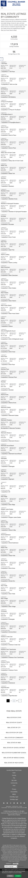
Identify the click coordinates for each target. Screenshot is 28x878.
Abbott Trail (4, 165)
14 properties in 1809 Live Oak (9, 84)
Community (14, 783)
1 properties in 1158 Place (8, 71)
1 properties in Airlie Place (8, 364)
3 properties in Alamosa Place (9, 377)
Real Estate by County (14, 722)
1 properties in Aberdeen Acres (9, 199)
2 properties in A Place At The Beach (10, 110)
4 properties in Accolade (7, 224)
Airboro (3, 318)
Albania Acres (4, 394)
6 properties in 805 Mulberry (8, 97)
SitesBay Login (14, 799)
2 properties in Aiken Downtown (9, 275)
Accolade (3, 216)
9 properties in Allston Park (8, 555)
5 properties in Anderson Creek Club (10, 645)
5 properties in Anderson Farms (9, 670)
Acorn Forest (4, 229)
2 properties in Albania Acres (8, 402)
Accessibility (14, 792)
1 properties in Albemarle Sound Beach (11, 453)
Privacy (14, 789)
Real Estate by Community (14, 737)
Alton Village (4, 598)
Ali (1, 484)
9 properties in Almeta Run (8, 581)
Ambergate (4, 611)
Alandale (3, 382)
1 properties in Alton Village (8, 606)
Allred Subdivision (6, 535)
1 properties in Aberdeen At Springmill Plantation (14, 211)
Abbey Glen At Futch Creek (8, 152)
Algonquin (3, 471)
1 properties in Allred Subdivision (9, 543)
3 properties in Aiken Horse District (10, 313)
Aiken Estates (4, 280)
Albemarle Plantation (6, 420)
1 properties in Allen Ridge (8, 504)
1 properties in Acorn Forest (8, 237)
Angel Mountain (5, 687)
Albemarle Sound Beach (7, 445)
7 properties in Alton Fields (8, 594)
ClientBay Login (14, 797)
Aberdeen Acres (5, 191)
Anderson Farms (5, 662)
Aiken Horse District (6, 305)
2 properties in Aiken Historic (8, 301)
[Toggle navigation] (2, 7)
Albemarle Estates (6, 407)
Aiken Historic (4, 292)
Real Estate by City (14, 727)
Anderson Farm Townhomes (8, 649)
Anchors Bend (4, 624)
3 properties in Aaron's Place (8, 135)
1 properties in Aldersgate (7, 466)
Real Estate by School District (14, 748)
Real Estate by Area (14, 742)
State (14, 773)
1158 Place (4, 63)
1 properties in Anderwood (8, 683)
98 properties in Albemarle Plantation (11, 428)
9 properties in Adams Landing (9, 262)
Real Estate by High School (14, 763)
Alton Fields (4, 585)
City (14, 778)
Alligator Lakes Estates (7, 509)
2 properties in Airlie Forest (8, 352)
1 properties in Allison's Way (8, 530)
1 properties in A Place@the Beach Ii (10, 122)
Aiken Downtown (5, 267)
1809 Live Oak (5, 76)
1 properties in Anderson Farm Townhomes (12, 657)
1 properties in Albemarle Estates (9, 415)
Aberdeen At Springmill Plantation (10, 203)
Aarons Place (4, 140)
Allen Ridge (4, 496)
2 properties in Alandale (7, 390)
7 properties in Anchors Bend (8, 632)
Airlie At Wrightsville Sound (8, 331)
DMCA (14, 794)
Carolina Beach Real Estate (14, 770)
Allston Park (4, 547)
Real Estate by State (14, 717)
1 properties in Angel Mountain (9, 695)
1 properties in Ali (5, 492)
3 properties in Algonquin (7, 479)
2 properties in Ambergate (8, 619)
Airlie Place (4, 356)
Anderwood (4, 675)
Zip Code (14, 780)
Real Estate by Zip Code (14, 732)
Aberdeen (3, 178)
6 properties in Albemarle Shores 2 (10, 441)
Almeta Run (4, 573)
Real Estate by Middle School (14, 758)
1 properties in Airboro (7, 326)
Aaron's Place (4, 127)
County (14, 775)
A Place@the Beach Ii (7, 114)
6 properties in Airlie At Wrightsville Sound (12, 339)
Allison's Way (4, 522)
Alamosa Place (5, 369)
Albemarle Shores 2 (6, 433)
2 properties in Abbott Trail (8, 173)
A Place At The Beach (7, 102)
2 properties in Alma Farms (8, 568)
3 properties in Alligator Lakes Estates (11, 517)
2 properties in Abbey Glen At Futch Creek (12, 161)
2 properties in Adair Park (7, 250)
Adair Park (3, 242)
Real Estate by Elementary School (14, 753)
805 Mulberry (4, 89)
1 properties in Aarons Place (8, 148)
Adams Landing (5, 254)
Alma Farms (4, 560)
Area (14, 785)
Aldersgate (4, 458)
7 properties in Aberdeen (7, 186)
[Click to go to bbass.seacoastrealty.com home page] (13, 3)
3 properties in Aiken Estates (8, 288)
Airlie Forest (4, 343)
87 (17, 701)
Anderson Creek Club (6, 636)
